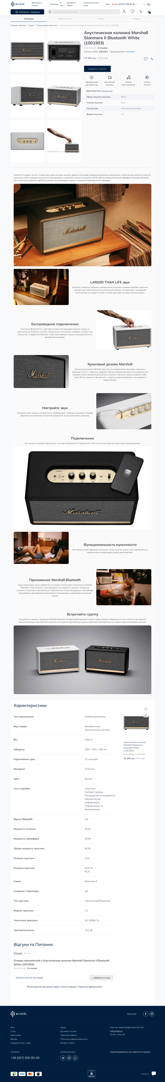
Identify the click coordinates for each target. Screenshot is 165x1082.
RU (148, 4)
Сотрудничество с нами (21, 1043)
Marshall (130, 51)
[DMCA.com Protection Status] (92, 1074)
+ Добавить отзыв (101, 977)
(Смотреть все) (107, 91)
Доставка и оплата (68, 1031)
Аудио (31, 25)
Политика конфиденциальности (74, 1039)
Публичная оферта (68, 1035)
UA (145, 4)
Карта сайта (16, 1035)
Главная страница (18, 25)
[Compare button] (151, 58)
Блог (108, 4)
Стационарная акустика (46, 25)
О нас (13, 1031)
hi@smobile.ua (116, 1031)
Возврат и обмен (67, 1043)
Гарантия (54, 4)
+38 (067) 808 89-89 (25, 1058)
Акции (115, 4)
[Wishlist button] (145, 58)
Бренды (14, 1039)
